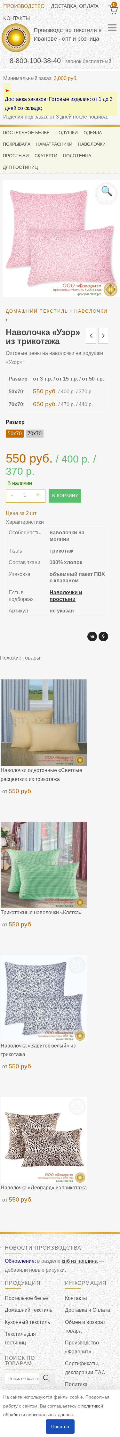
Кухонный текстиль (27, 1322)
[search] (47, 1378)
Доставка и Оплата (87, 1310)
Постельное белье (26, 1298)
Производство (23, 6)
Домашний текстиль (28, 1310)
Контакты (16, 18)
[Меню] (112, 27)
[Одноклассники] (103, 636)
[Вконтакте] (92, 636)
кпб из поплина (80, 1261)
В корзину (65, 495)
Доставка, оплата (75, 6)
